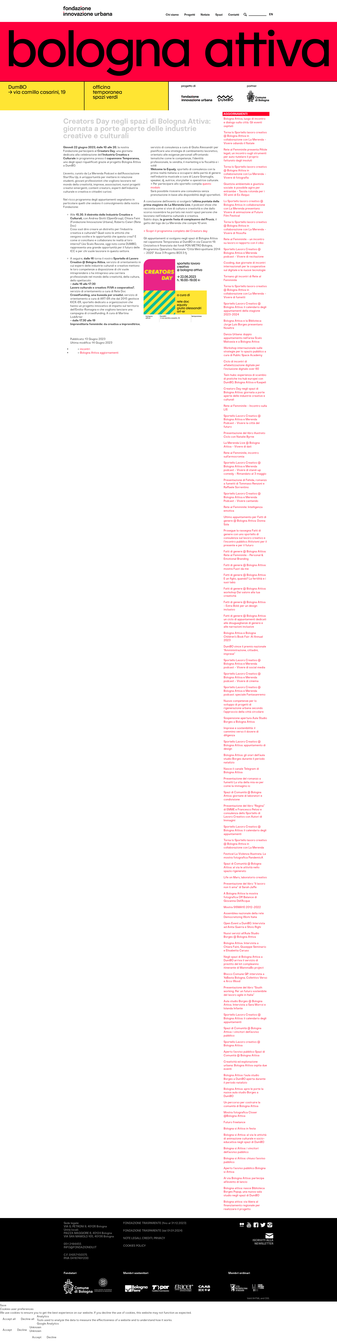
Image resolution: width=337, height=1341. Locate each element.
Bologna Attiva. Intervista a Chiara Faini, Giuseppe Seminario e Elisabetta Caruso (245, 946)
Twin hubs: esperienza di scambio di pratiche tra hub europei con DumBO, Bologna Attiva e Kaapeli (245, 378)
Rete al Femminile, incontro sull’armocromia (241, 454)
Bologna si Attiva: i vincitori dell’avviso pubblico (241, 1150)
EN (271, 14)
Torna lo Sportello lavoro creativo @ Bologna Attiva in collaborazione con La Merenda (245, 843)
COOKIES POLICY (134, 1245)
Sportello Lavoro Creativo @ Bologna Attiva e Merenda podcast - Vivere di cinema (242, 677)
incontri (84, 349)
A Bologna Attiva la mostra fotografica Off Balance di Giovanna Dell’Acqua (241, 897)
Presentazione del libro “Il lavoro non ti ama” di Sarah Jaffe (244, 885)
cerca (246, 14)
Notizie (205, 14)
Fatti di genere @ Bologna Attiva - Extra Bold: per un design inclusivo (245, 605)
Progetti (189, 14)
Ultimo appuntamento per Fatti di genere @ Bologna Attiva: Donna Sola (245, 520)
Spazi (219, 14)
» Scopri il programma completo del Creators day (175, 231)
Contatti (233, 14)
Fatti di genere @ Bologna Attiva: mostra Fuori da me (245, 566)
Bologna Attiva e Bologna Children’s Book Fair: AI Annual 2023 (243, 636)
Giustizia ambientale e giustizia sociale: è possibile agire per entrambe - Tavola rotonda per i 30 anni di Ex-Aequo (244, 189)
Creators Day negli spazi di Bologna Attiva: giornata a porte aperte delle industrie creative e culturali (244, 394)
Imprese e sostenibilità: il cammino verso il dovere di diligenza (241, 731)
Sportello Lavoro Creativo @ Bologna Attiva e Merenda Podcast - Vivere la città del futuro (242, 421)
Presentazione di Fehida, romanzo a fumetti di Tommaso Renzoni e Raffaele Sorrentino (245, 483)
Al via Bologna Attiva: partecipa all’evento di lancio (244, 1179)
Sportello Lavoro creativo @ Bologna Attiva (242, 1043)
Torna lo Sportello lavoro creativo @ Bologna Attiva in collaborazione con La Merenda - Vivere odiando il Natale (245, 138)
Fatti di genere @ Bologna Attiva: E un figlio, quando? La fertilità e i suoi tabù (245, 578)
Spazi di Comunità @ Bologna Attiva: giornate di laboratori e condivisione (243, 796)
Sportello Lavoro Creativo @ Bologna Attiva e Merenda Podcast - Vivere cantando (242, 497)
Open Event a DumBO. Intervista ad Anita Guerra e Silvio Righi (244, 925)
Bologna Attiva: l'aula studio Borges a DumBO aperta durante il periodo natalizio (245, 1079)
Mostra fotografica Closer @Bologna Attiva (240, 1114)
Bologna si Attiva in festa (240, 1128)
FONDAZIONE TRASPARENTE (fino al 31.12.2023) (154, 1223)
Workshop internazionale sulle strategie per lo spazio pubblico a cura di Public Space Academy (245, 351)
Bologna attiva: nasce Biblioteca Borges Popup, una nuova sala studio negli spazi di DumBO (244, 1191)
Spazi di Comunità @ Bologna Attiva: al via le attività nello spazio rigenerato (242, 867)
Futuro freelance (234, 1122)
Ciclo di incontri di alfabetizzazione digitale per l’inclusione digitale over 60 (242, 365)
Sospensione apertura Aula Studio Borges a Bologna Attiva (245, 719)
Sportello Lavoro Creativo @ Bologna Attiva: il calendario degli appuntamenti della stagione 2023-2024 (245, 309)
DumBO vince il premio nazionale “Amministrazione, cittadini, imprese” (245, 650)
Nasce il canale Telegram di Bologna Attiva (241, 770)
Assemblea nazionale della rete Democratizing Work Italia (244, 915)
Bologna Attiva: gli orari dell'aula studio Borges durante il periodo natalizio (244, 758)
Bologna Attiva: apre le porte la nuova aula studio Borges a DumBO (243, 1092)
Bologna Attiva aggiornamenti (98, 352)
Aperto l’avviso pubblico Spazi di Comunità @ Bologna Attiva (244, 1053)
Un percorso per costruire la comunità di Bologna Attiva (242, 1104)
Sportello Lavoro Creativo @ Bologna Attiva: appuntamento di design (245, 745)
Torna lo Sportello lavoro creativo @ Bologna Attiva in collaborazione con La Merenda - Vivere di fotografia (245, 172)
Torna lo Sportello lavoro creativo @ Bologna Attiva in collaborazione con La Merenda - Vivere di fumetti (245, 292)
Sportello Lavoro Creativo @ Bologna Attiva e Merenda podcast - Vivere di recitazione (244, 253)
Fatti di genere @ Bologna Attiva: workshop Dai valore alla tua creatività (245, 592)
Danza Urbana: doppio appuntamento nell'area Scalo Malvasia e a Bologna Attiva (243, 338)
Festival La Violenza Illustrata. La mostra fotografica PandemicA (245, 855)
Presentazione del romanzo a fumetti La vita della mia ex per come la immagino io (244, 782)
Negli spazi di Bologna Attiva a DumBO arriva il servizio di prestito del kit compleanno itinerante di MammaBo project (244, 962)
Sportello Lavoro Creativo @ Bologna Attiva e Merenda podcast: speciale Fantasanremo (244, 690)
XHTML (256, 1298)
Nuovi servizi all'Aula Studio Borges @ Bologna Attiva (241, 935)
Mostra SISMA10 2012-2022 (242, 907)
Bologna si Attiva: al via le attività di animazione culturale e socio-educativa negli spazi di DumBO (245, 1138)
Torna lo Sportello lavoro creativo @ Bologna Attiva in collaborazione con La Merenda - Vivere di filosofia (245, 227)
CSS (267, 1298)
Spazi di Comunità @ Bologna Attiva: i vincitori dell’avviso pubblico (242, 1031)
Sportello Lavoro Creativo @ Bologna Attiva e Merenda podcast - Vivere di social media (244, 663)
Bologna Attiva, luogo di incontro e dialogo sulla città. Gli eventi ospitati (244, 122)
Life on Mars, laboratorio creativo (245, 877)
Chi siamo (172, 14)
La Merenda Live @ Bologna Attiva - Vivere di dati (242, 444)
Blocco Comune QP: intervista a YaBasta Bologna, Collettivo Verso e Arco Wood (245, 977)
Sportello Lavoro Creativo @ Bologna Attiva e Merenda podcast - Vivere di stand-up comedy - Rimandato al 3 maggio (245, 468)
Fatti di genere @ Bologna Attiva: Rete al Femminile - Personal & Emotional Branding (245, 555)
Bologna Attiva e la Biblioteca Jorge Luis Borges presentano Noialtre (243, 324)
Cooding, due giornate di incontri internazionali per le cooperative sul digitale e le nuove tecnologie (245, 266)
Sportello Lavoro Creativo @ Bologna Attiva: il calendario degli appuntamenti (245, 830)
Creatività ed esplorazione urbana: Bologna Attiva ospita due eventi (245, 1065)
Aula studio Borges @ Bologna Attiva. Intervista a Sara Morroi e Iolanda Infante (245, 1004)
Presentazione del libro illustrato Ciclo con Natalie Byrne (244, 434)
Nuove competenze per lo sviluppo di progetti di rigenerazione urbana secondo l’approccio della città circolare (244, 706)
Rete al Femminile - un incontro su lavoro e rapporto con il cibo (244, 241)
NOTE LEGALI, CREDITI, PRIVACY (144, 1238)
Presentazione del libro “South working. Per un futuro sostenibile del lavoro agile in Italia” (245, 991)
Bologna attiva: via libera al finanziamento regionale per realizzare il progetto (242, 1205)
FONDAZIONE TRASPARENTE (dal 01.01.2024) (153, 1230)
